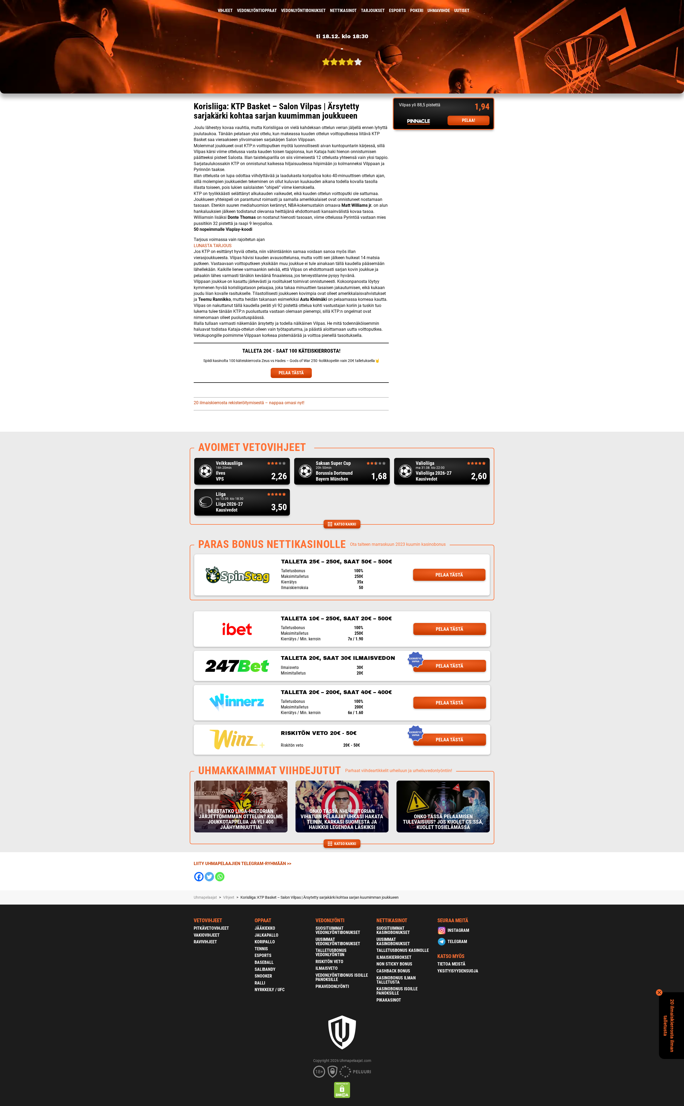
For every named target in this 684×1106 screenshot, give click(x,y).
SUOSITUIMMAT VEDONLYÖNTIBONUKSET (338, 930)
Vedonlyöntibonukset (303, 10)
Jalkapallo (266, 935)
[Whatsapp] (219, 876)
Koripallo (265, 941)
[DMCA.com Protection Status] (342, 1090)
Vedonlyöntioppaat (257, 10)
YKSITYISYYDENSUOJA (457, 970)
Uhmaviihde (439, 10)
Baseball (264, 962)
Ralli (260, 983)
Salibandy (265, 969)
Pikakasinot (388, 1000)
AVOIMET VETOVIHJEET (252, 447)
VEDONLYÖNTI (330, 920)
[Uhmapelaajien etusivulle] (190, 11)
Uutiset (461, 10)
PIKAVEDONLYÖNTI (332, 986)
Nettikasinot (343, 10)
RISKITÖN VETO (329, 961)
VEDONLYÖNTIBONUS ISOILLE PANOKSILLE (342, 977)
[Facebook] (199, 876)
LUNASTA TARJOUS (213, 245)
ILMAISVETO (327, 968)
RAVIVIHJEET (205, 941)
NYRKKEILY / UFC (270, 989)
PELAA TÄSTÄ (291, 372)
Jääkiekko (265, 928)
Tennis (261, 948)
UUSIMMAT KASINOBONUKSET (393, 941)
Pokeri (416, 10)
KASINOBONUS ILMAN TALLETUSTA (396, 980)
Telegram (457, 941)
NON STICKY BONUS (394, 964)
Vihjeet (225, 10)
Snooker (263, 976)
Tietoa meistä (451, 964)
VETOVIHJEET (208, 920)
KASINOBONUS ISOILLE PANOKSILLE (397, 991)
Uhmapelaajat (205, 897)
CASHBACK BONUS (393, 970)
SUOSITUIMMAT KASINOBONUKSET (393, 930)
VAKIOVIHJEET (207, 935)
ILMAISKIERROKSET (393, 957)
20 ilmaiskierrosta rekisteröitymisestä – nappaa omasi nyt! (249, 402)
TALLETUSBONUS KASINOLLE (402, 950)
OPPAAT (263, 920)
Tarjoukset (373, 10)
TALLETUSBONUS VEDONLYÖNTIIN (331, 952)
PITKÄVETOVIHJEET (211, 928)
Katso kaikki (345, 524)
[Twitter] (209, 876)
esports (397, 10)
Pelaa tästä (449, 575)
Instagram (458, 930)
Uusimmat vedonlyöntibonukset (338, 941)
